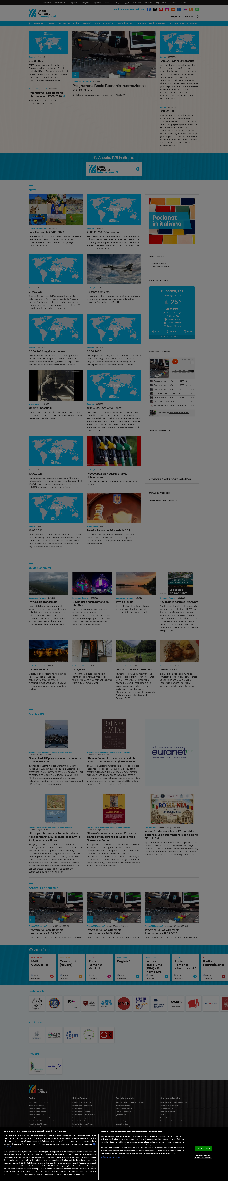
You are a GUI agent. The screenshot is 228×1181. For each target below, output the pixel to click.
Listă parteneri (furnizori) (112, 1157)
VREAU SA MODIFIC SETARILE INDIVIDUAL (203, 1157)
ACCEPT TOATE (204, 1148)
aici (35, 1166)
